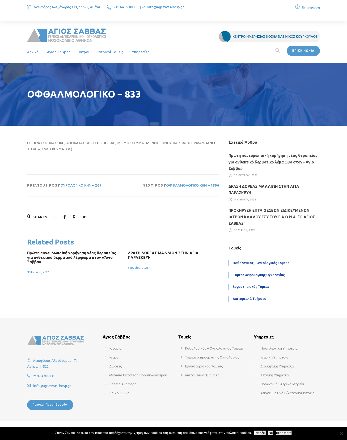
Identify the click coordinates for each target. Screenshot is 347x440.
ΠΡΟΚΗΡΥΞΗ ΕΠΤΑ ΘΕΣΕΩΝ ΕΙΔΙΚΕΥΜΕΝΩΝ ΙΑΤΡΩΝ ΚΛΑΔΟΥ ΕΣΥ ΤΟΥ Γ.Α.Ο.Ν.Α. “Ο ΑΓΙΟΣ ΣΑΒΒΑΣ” (272, 216)
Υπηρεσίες (140, 52)
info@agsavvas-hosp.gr (165, 7)
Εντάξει (260, 433)
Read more (283, 433)
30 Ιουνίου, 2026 (38, 272)
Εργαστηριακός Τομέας (251, 287)
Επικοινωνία (119, 393)
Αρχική (32, 52)
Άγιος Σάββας (58, 52)
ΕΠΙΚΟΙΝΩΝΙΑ (303, 50)
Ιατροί (84, 52)
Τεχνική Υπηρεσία (274, 375)
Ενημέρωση (311, 7)
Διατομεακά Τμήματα (249, 299)
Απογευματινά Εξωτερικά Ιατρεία (287, 393)
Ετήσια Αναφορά (123, 384)
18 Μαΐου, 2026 (244, 230)
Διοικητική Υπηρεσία (277, 366)
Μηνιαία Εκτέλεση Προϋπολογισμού (138, 375)
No (271, 433)
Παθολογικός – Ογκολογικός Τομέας (261, 263)
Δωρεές (115, 366)
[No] (341, 433)
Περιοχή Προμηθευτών (50, 404)
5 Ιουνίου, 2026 (138, 267)
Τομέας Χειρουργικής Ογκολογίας (259, 275)
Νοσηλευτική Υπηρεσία (279, 348)
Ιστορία (115, 348)
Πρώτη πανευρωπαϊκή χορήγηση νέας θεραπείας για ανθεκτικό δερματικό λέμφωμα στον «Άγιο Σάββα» (71, 257)
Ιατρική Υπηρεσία (274, 357)
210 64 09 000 (124, 7)
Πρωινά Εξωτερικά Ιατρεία (282, 384)
